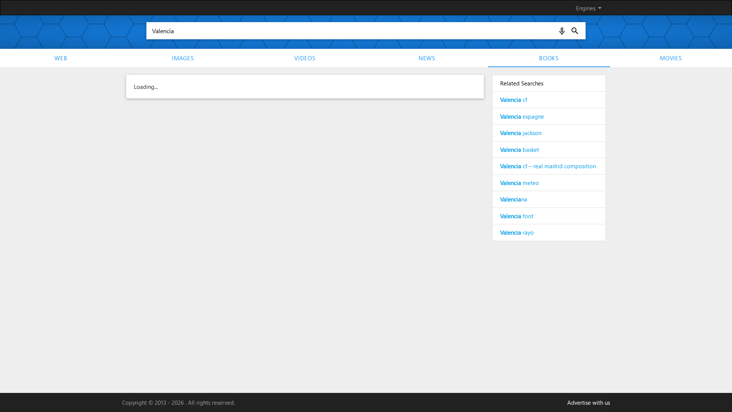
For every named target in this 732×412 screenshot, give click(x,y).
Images (183, 58)
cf (513, 99)
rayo (517, 232)
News (427, 58)
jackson (520, 133)
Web (61, 58)
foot (516, 216)
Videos (305, 58)
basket (519, 149)
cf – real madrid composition (548, 166)
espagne (522, 116)
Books (549, 58)
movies (671, 58)
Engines (590, 7)
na (513, 199)
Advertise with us (588, 402)
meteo (519, 183)
